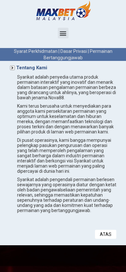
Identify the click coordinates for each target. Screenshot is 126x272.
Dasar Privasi (73, 51)
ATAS (105, 234)
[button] (63, 33)
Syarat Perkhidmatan (36, 51)
